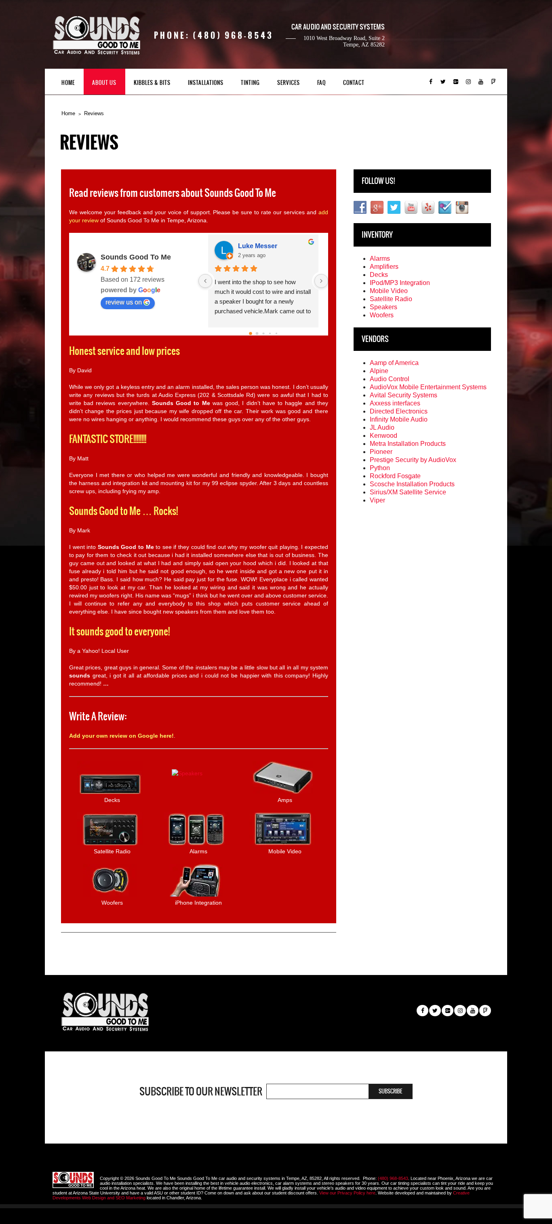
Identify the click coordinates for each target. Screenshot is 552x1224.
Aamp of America (394, 362)
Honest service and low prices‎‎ (124, 351)
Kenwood (383, 435)
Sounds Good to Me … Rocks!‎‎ (123, 511)
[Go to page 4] (276, 333)
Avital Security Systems (403, 395)
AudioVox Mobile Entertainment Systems (428, 387)
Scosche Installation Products (412, 484)
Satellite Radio (391, 298)
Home (68, 83)
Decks (379, 274)
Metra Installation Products (408, 443)
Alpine (379, 370)
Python (380, 467)
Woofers (382, 315)
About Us (104, 83)
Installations (205, 83)
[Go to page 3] (270, 333)
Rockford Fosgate (395, 476)
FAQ (321, 83)
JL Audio (382, 427)
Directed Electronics (399, 411)
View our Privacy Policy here (347, 1192)
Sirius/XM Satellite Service (408, 492)
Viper (377, 500)
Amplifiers (384, 266)
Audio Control (389, 379)
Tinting (250, 83)
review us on (123, 302)
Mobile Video (389, 290)
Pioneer (381, 451)
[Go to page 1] (256, 333)
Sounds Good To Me (136, 257)
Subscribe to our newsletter (200, 1091)
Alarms (380, 258)
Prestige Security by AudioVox (413, 459)
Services (288, 83)
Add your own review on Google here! (121, 735)
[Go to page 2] (263, 333)
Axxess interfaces (395, 403)
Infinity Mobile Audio (399, 419)
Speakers (383, 307)
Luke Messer (257, 246)
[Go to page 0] (250, 333)
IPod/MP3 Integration (400, 282)
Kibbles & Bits (152, 83)
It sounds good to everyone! (119, 631)
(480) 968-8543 (393, 1178)
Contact (353, 83)
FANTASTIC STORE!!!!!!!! (107, 439)
